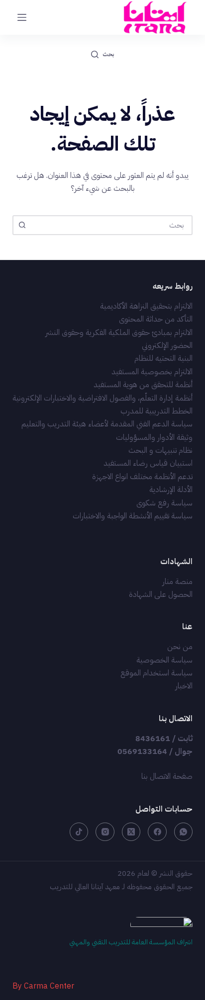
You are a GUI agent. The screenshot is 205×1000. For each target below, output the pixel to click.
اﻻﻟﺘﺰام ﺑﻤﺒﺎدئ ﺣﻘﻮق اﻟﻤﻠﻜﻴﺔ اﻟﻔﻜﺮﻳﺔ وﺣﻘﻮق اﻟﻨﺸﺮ (119, 332)
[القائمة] (21, 17)
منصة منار (177, 581)
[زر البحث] (22, 225)
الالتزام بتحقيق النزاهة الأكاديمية (146, 306)
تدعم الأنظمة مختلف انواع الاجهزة (142, 477)
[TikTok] (79, 832)
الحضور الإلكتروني (167, 345)
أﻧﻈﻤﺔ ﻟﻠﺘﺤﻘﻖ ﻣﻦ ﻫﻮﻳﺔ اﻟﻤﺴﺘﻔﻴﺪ (143, 385)
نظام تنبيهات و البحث (160, 450)
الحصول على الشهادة (161, 594)
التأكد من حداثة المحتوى (156, 319)
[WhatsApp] (183, 832)
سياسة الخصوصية (164, 660)
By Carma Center (43, 986)
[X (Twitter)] (131, 832)
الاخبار (184, 686)
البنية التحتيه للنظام (163, 358)
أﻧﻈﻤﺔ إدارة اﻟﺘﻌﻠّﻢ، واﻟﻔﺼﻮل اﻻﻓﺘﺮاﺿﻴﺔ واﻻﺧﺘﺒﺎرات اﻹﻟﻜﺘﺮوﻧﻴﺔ (102, 398)
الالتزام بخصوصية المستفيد (152, 372)
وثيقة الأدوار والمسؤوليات (154, 437)
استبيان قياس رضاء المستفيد (148, 463)
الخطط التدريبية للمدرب (156, 411)
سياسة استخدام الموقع (156, 673)
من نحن (180, 647)
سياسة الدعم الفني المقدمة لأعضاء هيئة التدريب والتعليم (107, 424)
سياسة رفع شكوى (164, 503)
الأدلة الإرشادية (171, 490)
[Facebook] (157, 832)
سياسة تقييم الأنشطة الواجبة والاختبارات (133, 516)
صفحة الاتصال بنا (167, 776)
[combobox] (111, 225)
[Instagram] (105, 832)
